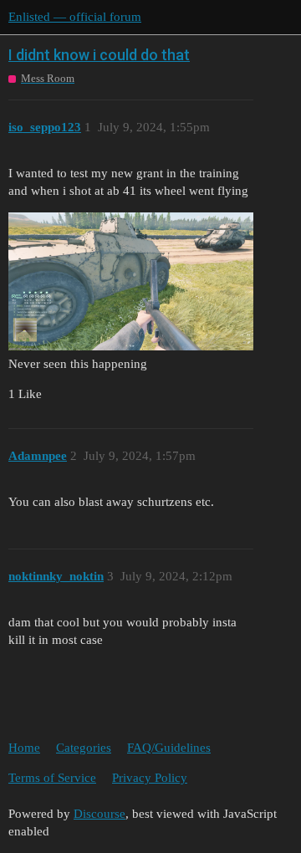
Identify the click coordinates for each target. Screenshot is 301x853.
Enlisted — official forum (74, 16)
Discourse (99, 813)
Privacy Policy (149, 777)
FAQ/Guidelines (169, 747)
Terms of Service (52, 777)
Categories (83, 747)
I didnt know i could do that (99, 55)
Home (24, 747)
